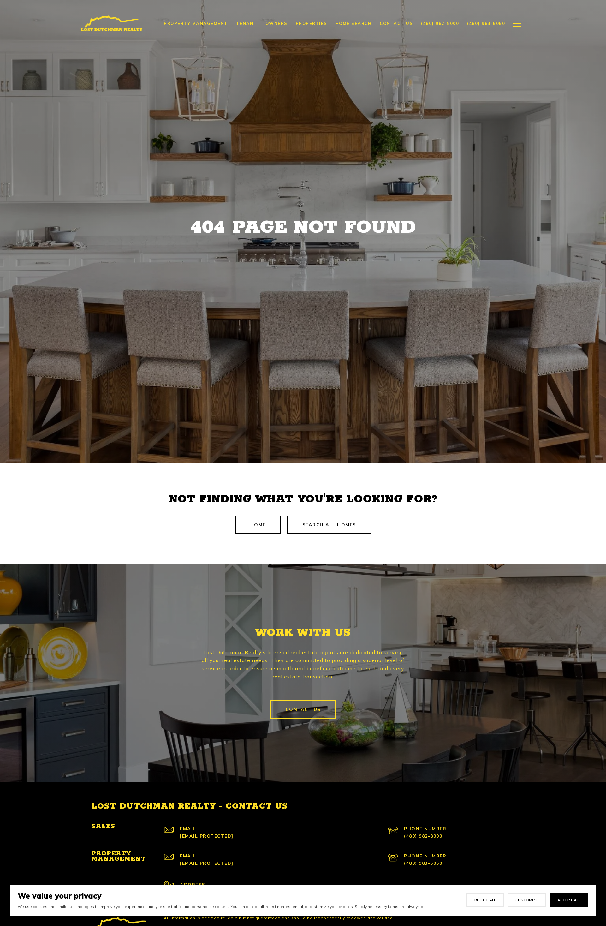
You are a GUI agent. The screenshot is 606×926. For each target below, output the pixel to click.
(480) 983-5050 (423, 863)
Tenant (246, 23)
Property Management (196, 23)
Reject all (485, 900)
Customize (526, 900)
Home (258, 525)
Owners (276, 23)
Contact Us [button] (303, 709)
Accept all (568, 900)
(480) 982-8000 (423, 836)
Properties (311, 23)
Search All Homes (329, 525)
